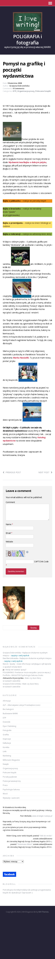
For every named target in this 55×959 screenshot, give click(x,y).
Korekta (6, 747)
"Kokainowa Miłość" (25, 844)
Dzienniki (6, 722)
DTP (14, 91)
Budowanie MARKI (10, 713)
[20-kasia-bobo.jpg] (21, 296)
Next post (43, 472)
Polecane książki (43, 91)
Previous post (13, 472)
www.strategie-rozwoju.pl (42, 816)
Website (9, 541)
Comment (10, 502)
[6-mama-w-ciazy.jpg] (27, 380)
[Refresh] (27, 551)
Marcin (5, 664)
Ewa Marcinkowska (10, 658)
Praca (5, 785)
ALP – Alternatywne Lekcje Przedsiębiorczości (21, 705)
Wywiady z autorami (11, 798)
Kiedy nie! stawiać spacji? (16, 669)
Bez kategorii (8, 709)
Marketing (7, 755)
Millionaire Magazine (11, 760)
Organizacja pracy (25, 91)
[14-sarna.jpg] (20, 263)
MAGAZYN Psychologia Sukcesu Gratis (27, 675)
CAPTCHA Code (41, 561)
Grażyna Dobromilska (19, 86)
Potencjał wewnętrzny (12, 781)
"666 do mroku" (46, 835)
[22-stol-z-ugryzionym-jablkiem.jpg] (12, 139)
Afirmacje (7, 701)
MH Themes (44, 911)
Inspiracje (7, 739)
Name (9, 524)
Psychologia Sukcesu (11, 789)
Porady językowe (10, 777)
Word (5, 793)
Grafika (6, 734)
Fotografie (7, 730)
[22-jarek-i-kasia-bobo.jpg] (32, 419)
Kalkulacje (7, 743)
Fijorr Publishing (9, 726)
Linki (4, 751)
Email (8, 533)
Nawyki (6, 764)
